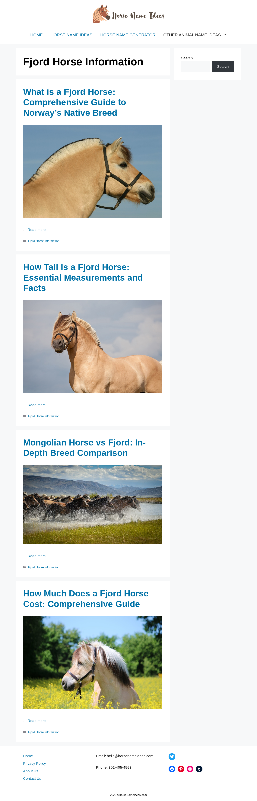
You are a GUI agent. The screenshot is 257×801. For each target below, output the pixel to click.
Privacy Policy (34, 763)
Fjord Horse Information (43, 241)
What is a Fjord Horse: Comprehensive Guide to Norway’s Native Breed (74, 102)
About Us (30, 771)
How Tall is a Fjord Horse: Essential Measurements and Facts (83, 277)
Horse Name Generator (127, 35)
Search (187, 58)
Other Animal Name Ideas (192, 35)
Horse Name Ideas (71, 35)
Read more (37, 230)
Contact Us (32, 778)
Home (36, 35)
